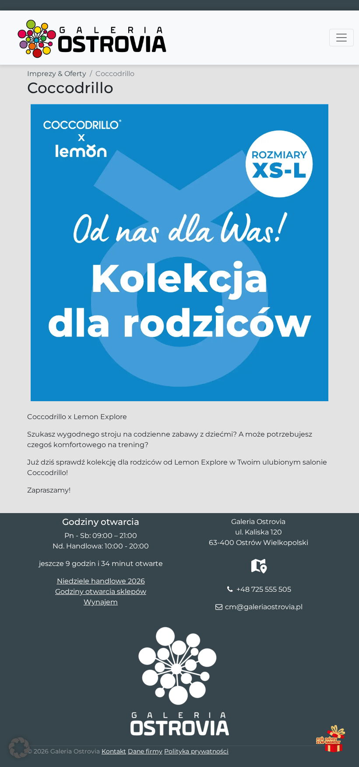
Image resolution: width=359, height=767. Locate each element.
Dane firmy (145, 751)
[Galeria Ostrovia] (92, 21)
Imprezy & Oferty (56, 73)
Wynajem (101, 602)
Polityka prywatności (196, 751)
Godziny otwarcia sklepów (100, 591)
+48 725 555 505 (263, 589)
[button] (19, 748)
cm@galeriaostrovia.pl (264, 607)
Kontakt (114, 751)
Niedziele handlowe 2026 (101, 581)
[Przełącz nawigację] (341, 37)
